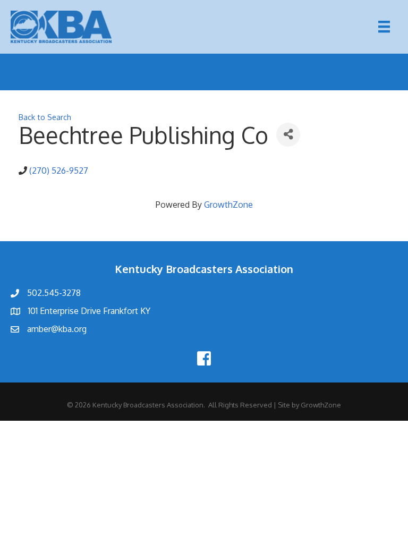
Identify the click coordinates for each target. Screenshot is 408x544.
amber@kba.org (57, 329)
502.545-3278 (54, 292)
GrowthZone (228, 204)
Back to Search (45, 117)
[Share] (288, 135)
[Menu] (384, 26)
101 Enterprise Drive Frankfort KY (89, 310)
